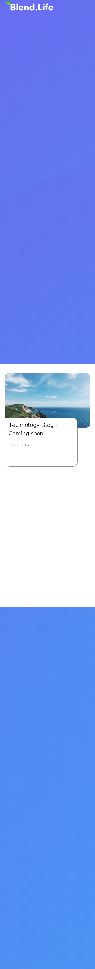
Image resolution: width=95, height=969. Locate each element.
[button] (87, 7)
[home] (29, 7)
